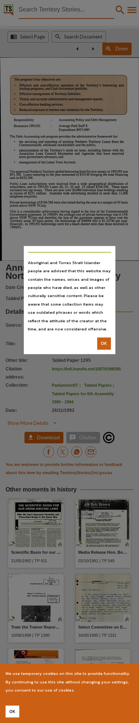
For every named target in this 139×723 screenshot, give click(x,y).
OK (104, 343)
